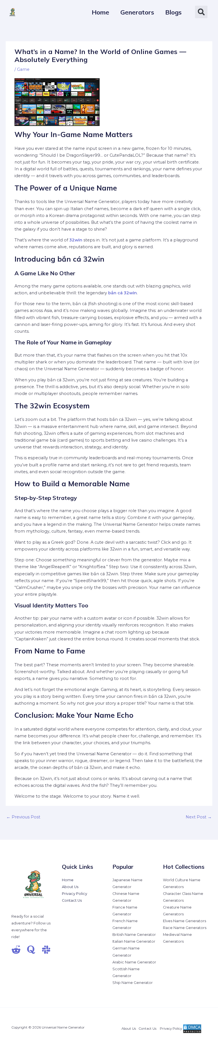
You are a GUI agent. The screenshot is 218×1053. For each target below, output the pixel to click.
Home (68, 880)
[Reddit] (16, 949)
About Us (70, 887)
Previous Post (23, 817)
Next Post (199, 817)
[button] (201, 12)
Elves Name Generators (184, 921)
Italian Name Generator (133, 941)
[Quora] (31, 949)
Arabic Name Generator (134, 962)
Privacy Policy (74, 893)
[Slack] (46, 949)
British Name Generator (134, 934)
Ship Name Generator (132, 982)
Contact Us (72, 900)
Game (23, 69)
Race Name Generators (184, 928)
